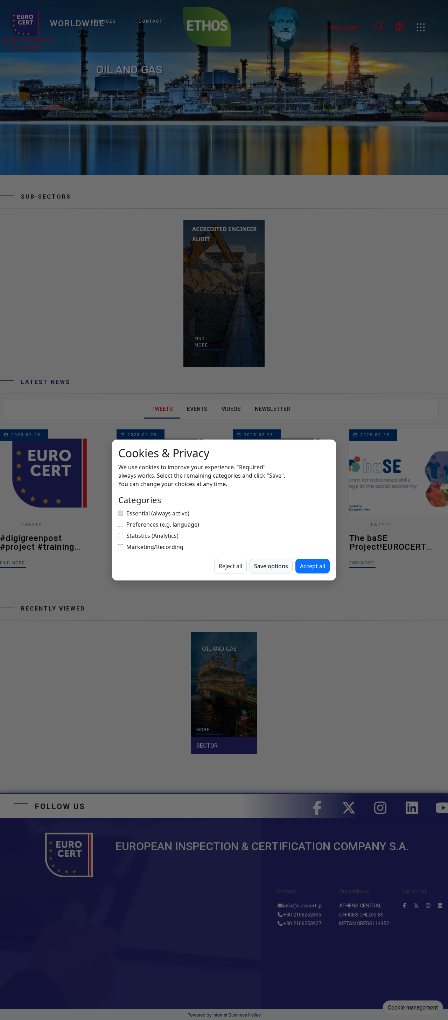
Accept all (312, 566)
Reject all (230, 566)
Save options (271, 566)
